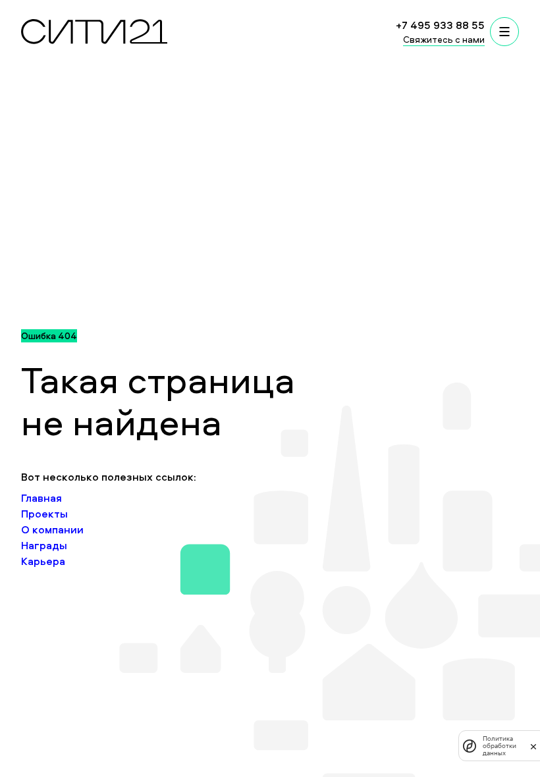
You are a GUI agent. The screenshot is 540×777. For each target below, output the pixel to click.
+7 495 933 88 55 (440, 25)
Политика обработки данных (499, 746)
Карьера (43, 561)
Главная (41, 498)
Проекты (44, 513)
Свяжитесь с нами (444, 39)
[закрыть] (533, 746)
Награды (44, 545)
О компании (52, 529)
